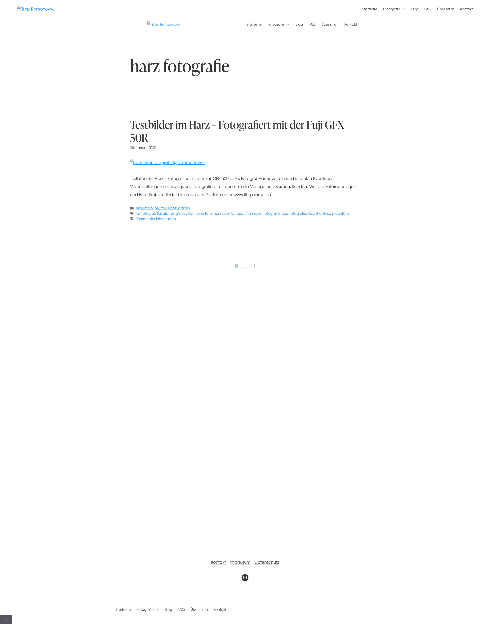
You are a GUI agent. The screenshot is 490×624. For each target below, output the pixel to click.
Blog (415, 9)
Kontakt (466, 9)
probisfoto (340, 213)
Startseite (369, 9)
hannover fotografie (263, 213)
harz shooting (319, 213)
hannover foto (200, 213)
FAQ (427, 9)
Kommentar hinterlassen (156, 219)
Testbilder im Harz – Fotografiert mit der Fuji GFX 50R (237, 131)
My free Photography (172, 208)
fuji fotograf (145, 213)
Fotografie (391, 9)
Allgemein (144, 208)
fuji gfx (162, 213)
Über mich (445, 9)
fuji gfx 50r (178, 213)
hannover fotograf (229, 213)
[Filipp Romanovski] (163, 24)
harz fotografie (294, 213)
